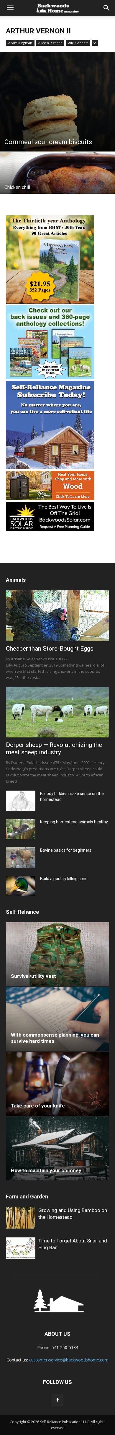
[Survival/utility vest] (57, 954)
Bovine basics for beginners (65, 850)
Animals (16, 580)
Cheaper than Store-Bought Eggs (49, 648)
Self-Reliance (22, 912)
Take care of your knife (38, 1106)
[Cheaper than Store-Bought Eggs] (57, 615)
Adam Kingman (20, 42)
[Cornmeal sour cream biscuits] (57, 102)
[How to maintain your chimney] (57, 1148)
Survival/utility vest (33, 976)
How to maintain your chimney (46, 1170)
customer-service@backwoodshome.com (69, 1360)
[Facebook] (57, 1400)
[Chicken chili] (57, 180)
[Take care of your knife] (57, 1084)
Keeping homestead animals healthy (74, 822)
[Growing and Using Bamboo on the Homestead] (20, 1218)
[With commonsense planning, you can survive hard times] (57, 1019)
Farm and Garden (27, 1196)
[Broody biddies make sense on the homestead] (20, 801)
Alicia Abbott (78, 42)
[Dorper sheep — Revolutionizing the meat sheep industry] (57, 712)
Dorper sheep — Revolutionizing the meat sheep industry (54, 748)
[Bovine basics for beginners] (20, 857)
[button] (10, 8)
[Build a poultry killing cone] (20, 886)
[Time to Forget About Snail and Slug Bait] (20, 1248)
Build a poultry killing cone (64, 878)
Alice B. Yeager (50, 42)
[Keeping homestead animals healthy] (20, 829)
